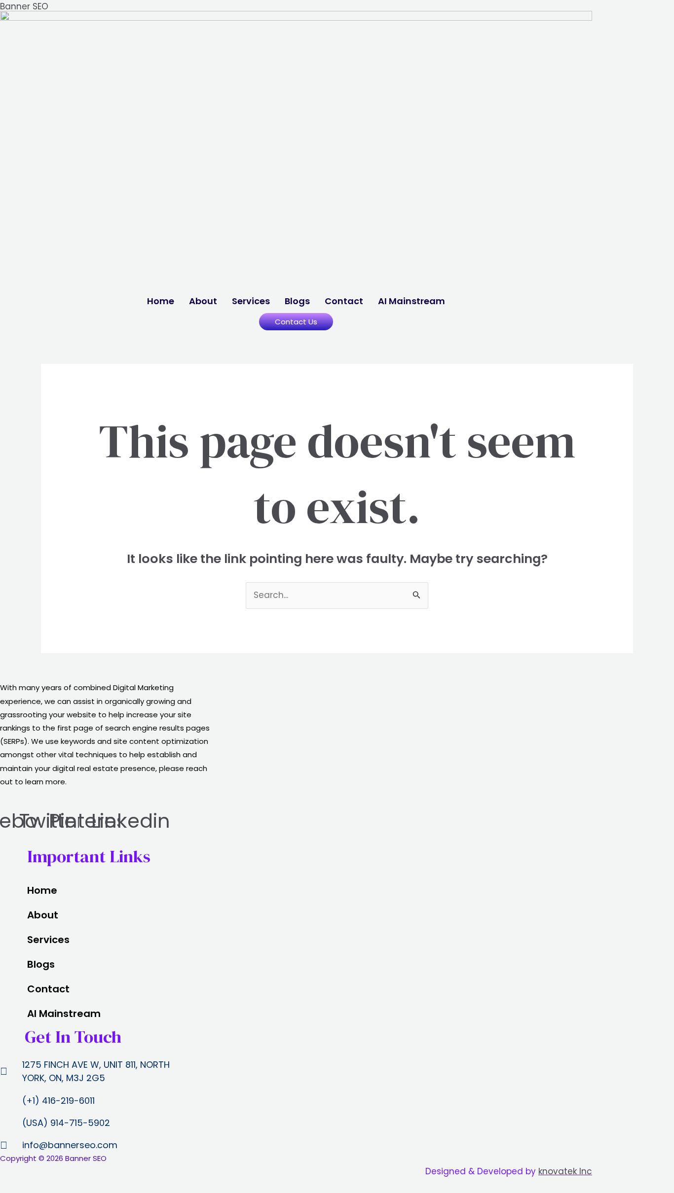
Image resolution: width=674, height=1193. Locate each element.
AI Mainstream (411, 301)
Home (160, 301)
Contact (344, 301)
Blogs (297, 301)
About (203, 301)
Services (251, 301)
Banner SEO (24, 6)
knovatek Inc (565, 1171)
